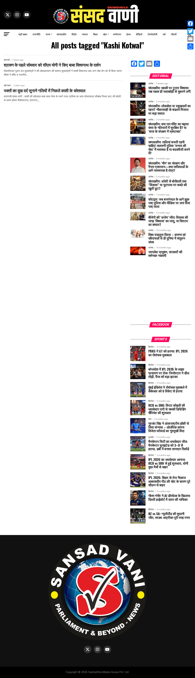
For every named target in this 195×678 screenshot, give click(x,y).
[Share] (190, 46)
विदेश (74, 34)
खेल (105, 34)
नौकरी (174, 34)
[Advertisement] (160, 292)
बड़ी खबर (22, 34)
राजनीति (36, 34)
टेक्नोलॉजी (152, 34)
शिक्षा (95, 34)
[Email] (190, 39)
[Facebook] (190, 23)
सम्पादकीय (61, 34)
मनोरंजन (117, 34)
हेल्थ (128, 34)
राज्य (48, 34)
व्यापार (85, 34)
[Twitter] (190, 31)
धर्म (164, 34)
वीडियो (139, 34)
